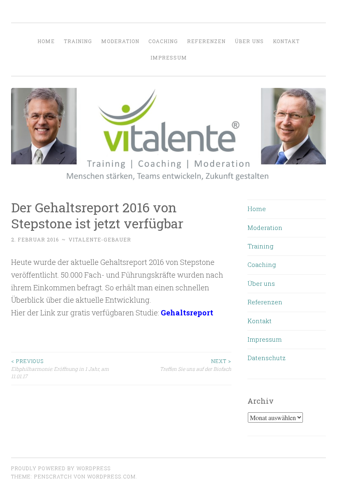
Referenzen (206, 41)
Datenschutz (266, 358)
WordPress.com (111, 476)
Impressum (168, 57)
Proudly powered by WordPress (61, 468)
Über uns (249, 41)
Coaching (163, 41)
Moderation (120, 41)
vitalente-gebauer (100, 239)
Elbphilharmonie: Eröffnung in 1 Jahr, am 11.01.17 (60, 368)
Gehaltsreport (187, 312)
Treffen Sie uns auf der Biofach (195, 365)
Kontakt (286, 41)
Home (46, 41)
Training (78, 41)
